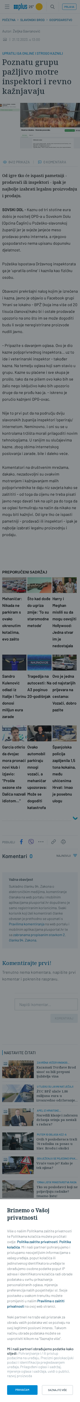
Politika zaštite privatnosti (37, 1242)
